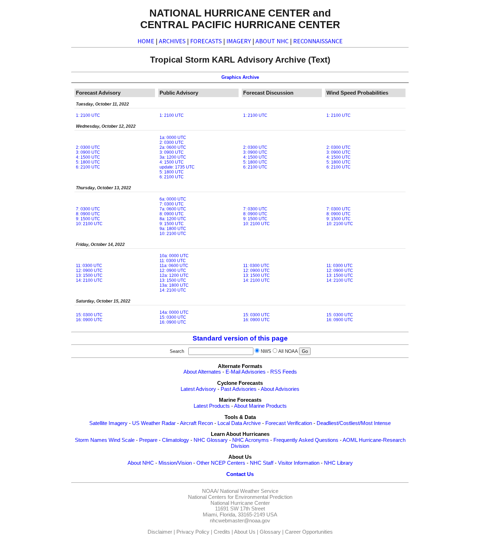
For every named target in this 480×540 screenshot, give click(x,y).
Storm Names (91, 440)
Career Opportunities (309, 532)
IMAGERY (238, 41)
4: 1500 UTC (88, 157)
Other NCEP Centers (220, 463)
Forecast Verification (288, 423)
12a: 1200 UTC (174, 275)
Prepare (148, 440)
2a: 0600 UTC (173, 147)
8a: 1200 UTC (173, 218)
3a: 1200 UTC (173, 157)
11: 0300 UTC (89, 265)
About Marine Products (260, 406)
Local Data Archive (239, 423)
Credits (222, 532)
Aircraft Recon (196, 423)
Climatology (175, 440)
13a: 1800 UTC (174, 285)
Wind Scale (122, 440)
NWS (266, 351)
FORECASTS (206, 41)
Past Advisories (239, 389)
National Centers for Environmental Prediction (240, 497)
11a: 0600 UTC (174, 265)
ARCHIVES (172, 41)
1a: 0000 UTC (173, 137)
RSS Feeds (283, 372)
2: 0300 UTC (88, 147)
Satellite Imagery (108, 423)
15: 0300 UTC (89, 314)
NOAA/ (210, 491)
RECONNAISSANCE (318, 41)
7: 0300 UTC (88, 209)
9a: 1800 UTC (173, 228)
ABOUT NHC (271, 41)
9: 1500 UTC (88, 218)
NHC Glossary (211, 440)
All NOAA (288, 351)
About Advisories (280, 389)
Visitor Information (298, 463)
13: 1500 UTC (89, 275)
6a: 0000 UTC (173, 199)
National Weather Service (249, 491)
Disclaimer (160, 532)
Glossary (270, 532)
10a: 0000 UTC (174, 255)
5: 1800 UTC (88, 162)
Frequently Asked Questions (305, 440)
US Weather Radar (154, 423)
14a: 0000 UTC (174, 312)
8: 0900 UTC (88, 213)
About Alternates (202, 372)
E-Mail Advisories (246, 372)
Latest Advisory (198, 389)
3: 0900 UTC (88, 152)
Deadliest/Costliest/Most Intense (354, 423)
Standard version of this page (240, 338)
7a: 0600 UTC (173, 209)
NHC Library (338, 463)
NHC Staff (261, 463)
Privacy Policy (192, 532)
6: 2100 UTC (88, 167)
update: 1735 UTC (177, 167)
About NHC (141, 463)
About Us (244, 532)
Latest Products (212, 406)
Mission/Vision (175, 463)
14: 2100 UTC (89, 280)
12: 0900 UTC (89, 270)
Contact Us (240, 474)
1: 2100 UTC (88, 115)
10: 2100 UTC (89, 223)
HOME (145, 41)
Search (178, 351)
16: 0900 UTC (89, 319)
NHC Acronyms (250, 440)
